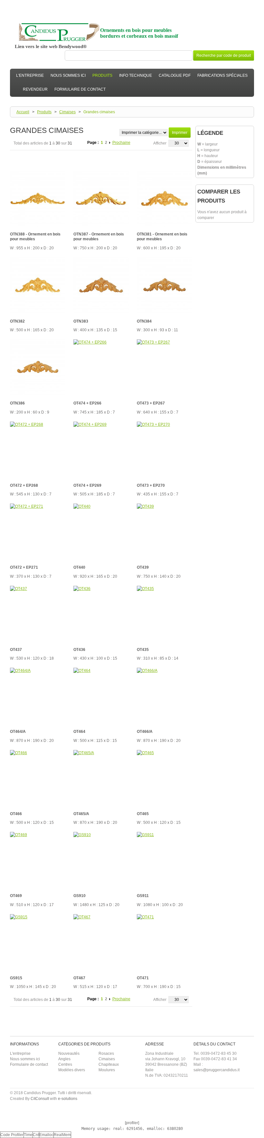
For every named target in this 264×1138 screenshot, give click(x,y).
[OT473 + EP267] (164, 367)
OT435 (143, 649)
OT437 (16, 649)
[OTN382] (37, 285)
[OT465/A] (101, 777)
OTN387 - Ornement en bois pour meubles (98, 236)
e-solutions (67, 1098)
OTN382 (17, 321)
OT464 (79, 731)
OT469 (16, 895)
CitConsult (40, 1098)
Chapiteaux (109, 1064)
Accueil (22, 112)
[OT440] (101, 531)
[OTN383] (101, 285)
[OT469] (37, 859)
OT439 (143, 567)
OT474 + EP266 (87, 403)
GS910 (79, 895)
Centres (65, 1064)
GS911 (143, 895)
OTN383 (80, 321)
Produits (44, 112)
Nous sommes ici (25, 1059)
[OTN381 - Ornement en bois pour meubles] (164, 198)
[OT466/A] (164, 695)
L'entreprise (20, 1053)
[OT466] (37, 777)
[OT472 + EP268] (37, 449)
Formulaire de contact (29, 1064)
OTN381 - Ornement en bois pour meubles (162, 236)
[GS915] (37, 942)
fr (249, 3)
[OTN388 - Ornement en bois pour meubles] (37, 198)
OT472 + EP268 (24, 485)
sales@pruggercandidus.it (216, 1070)
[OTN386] (37, 367)
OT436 (79, 649)
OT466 (16, 814)
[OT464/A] (37, 695)
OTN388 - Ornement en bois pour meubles (35, 236)
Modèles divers (71, 1070)
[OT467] (101, 942)
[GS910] (101, 859)
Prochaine (121, 142)
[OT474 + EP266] (101, 367)
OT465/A (81, 814)
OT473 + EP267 (151, 403)
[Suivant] (110, 142)
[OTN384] (164, 285)
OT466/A (145, 731)
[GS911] (164, 859)
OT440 (79, 567)
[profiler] (132, 1123)
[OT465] (164, 777)
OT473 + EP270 (151, 485)
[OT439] (164, 531)
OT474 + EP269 (87, 485)
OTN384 (144, 321)
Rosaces (106, 1053)
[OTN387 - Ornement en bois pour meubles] (101, 198)
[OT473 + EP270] (164, 449)
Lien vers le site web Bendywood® (51, 46)
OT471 (143, 978)
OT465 (143, 814)
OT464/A (18, 731)
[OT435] (164, 613)
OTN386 (17, 403)
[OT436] (101, 613)
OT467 (79, 978)
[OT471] (164, 942)
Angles (64, 1059)
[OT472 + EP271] (37, 531)
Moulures (107, 1070)
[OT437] (37, 613)
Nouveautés (69, 1053)
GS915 (16, 978)
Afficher (159, 143)
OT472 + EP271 (24, 567)
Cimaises (67, 112)
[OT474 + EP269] (101, 449)
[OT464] (101, 695)
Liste (25, 156)
